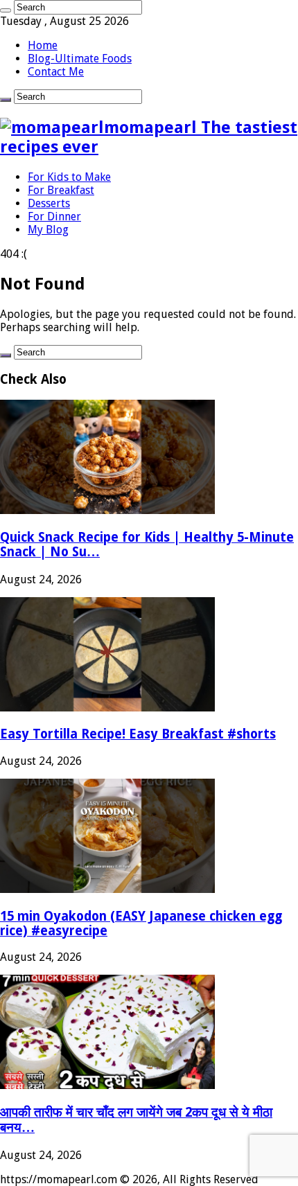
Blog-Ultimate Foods (80, 58)
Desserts (49, 203)
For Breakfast (61, 190)
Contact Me (56, 71)
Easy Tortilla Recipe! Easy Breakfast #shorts (138, 734)
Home (43, 45)
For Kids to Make (69, 177)
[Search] (5, 10)
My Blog (48, 229)
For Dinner (54, 216)
